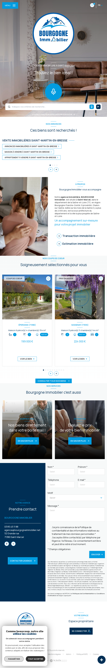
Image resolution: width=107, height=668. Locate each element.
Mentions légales (54, 654)
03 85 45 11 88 (11, 526)
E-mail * (81, 479)
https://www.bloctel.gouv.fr (56, 587)
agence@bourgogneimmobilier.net (22, 530)
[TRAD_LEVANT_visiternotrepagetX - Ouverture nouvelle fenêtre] (13, 544)
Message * (53, 505)
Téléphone (53, 479)
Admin (68, 654)
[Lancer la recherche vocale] (53, 91)
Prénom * (82, 466)
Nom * (51, 466)
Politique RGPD (82, 654)
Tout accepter (35, 659)
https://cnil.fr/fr (92, 578)
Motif (50, 492)
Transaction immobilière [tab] (78, 236)
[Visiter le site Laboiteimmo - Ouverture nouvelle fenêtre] (58, 660)
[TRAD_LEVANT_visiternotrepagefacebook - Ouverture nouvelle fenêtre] (6, 544)
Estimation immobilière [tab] (77, 244)
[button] (56, 169)
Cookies (96, 654)
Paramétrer (14, 659)
